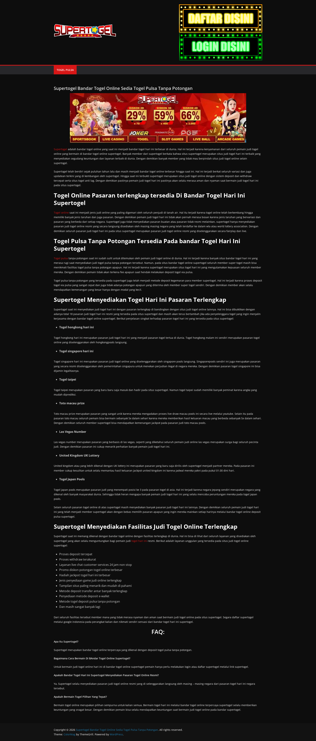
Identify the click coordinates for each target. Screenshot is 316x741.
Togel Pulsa (65, 70)
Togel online (61, 212)
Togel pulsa (61, 258)
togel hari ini (139, 541)
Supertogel (60, 149)
